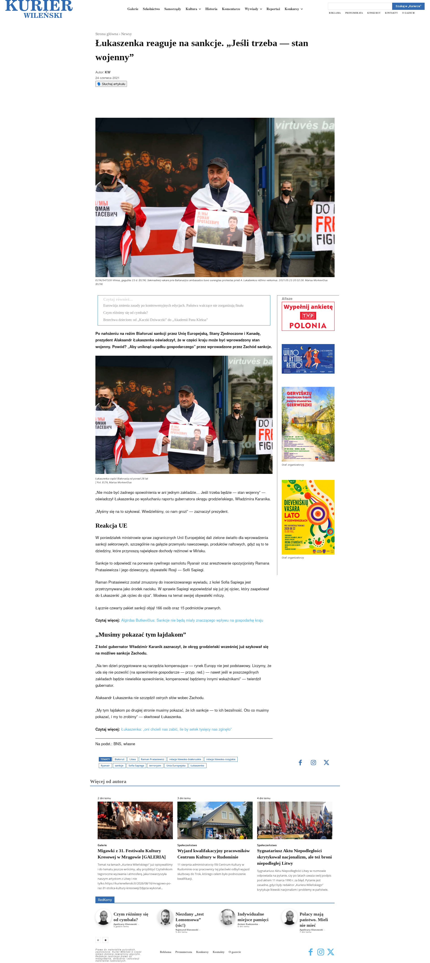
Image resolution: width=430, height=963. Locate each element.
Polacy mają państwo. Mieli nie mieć (314, 920)
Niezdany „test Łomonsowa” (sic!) (190, 920)
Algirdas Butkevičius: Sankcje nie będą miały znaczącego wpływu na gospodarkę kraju (192, 620)
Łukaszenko (197, 765)
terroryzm (155, 765)
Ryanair (105, 765)
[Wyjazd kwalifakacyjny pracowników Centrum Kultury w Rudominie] (215, 820)
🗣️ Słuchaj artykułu (111, 84)
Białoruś (119, 759)
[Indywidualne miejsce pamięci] (227, 917)
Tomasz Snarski (324, 893)
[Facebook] (131, 106)
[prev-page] (98, 940)
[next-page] (105, 940)
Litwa (132, 759)
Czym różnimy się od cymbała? (125, 313)
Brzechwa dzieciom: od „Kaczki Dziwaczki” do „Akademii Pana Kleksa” (155, 320)
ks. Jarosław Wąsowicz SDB (256, 890)
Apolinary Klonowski (125, 924)
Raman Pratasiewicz (152, 759)
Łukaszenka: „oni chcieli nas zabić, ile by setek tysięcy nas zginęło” (176, 729)
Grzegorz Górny (221, 890)
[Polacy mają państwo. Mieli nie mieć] (289, 917)
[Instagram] (313, 763)
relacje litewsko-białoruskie (185, 759)
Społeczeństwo (187, 845)
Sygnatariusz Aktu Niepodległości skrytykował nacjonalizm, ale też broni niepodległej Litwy (294, 857)
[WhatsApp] (152, 106)
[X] (142, 106)
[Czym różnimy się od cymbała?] (103, 917)
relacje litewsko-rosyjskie (220, 759)
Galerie (102, 845)
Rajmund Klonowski (187, 929)
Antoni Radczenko (248, 924)
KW (107, 72)
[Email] (162, 106)
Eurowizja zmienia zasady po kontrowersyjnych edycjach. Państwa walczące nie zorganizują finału (173, 305)
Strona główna (106, 34)
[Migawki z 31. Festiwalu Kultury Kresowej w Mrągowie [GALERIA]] (135, 820)
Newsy (126, 34)
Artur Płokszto (195, 890)
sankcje (119, 765)
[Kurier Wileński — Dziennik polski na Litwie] (39, 9)
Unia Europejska (175, 765)
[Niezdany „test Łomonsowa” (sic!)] (165, 917)
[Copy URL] (173, 106)
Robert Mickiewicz (295, 893)
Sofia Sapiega (136, 765)
